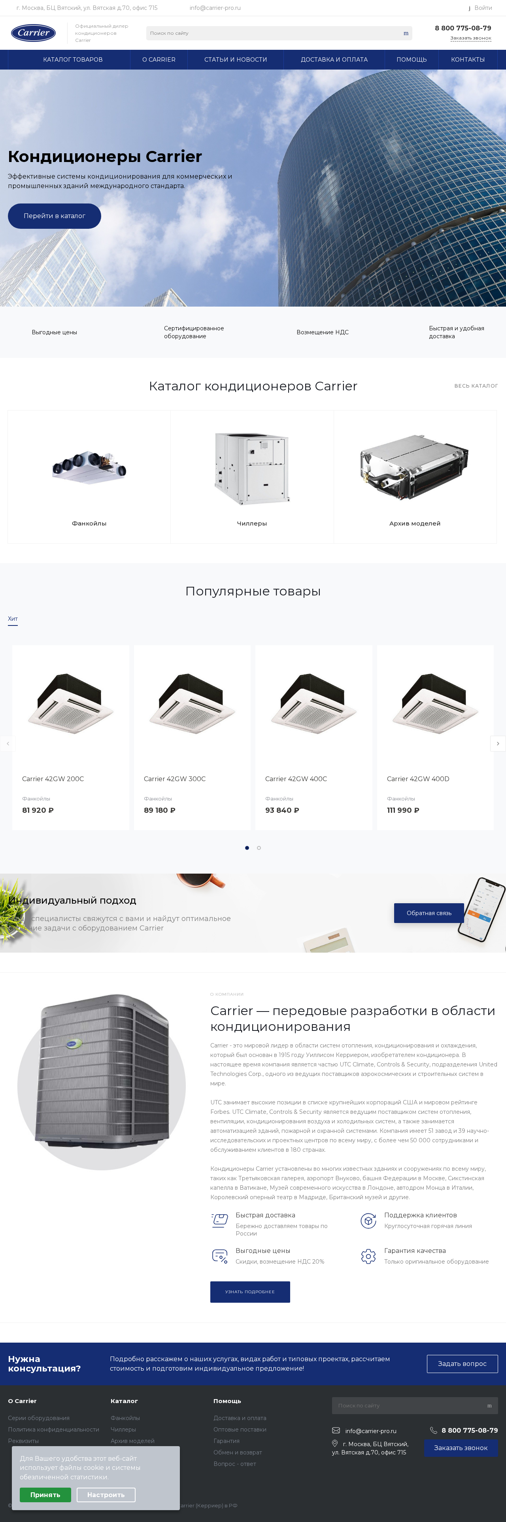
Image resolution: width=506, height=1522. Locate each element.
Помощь (227, 1401)
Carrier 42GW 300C (175, 779)
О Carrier (22, 1401)
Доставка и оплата (239, 1418)
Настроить (106, 1495)
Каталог (124, 1401)
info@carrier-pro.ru (215, 7)
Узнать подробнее (250, 1291)
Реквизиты (23, 1441)
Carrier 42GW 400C (296, 779)
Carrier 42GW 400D (418, 779)
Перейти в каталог (54, 216)
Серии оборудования (39, 1418)
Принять (45, 1495)
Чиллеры (252, 523)
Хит (13, 618)
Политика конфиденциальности (53, 1429)
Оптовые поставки (239, 1429)
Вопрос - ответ (234, 1463)
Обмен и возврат (237, 1452)
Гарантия (226, 1441)
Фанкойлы (89, 523)
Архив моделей (415, 523)
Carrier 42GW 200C (53, 779)
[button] (247, 848)
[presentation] (17, 704)
